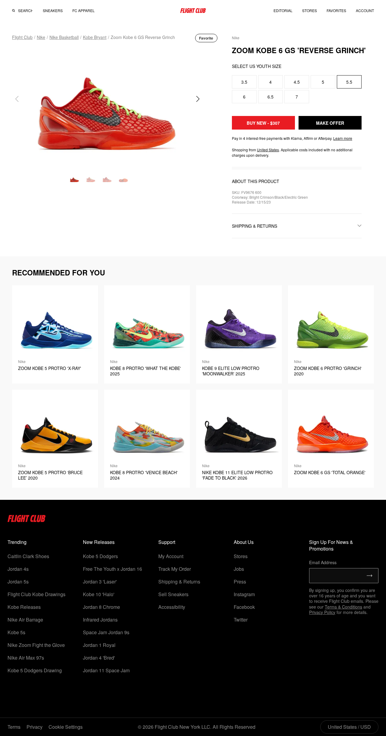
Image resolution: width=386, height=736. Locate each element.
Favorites (336, 10)
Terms (14, 726)
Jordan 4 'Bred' (99, 657)
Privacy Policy (322, 612)
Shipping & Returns (179, 581)
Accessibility (171, 606)
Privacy (35, 726)
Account (365, 10)
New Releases (99, 541)
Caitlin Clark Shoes (28, 556)
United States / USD (349, 726)
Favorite (206, 38)
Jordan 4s (18, 568)
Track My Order (174, 568)
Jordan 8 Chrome (101, 606)
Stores (241, 556)
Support (166, 541)
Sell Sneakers (173, 594)
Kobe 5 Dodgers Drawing (35, 670)
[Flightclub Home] (27, 520)
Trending (17, 541)
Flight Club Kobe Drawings (36, 594)
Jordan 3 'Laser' (100, 581)
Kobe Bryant (94, 37)
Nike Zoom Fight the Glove (36, 644)
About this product (255, 181)
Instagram (244, 594)
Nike (41, 37)
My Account (170, 556)
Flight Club (22, 37)
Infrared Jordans (100, 619)
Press (240, 581)
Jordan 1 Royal (99, 644)
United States (268, 149)
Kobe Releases (24, 606)
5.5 (349, 82)
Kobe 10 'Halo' (98, 594)
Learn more (342, 138)
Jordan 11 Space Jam (106, 670)
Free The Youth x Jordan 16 (112, 568)
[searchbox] (25, 10)
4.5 (297, 82)
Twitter (241, 619)
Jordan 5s (18, 581)
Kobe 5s (16, 632)
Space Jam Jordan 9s (106, 632)
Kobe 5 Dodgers (100, 556)
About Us (244, 541)
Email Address (323, 562)
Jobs (239, 568)
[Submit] (369, 575)
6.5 (270, 97)
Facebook (244, 606)
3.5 (244, 82)
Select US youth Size (256, 66)
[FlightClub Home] (193, 11)
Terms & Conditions (343, 607)
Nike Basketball (64, 37)
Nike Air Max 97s (26, 657)
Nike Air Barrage (25, 619)
